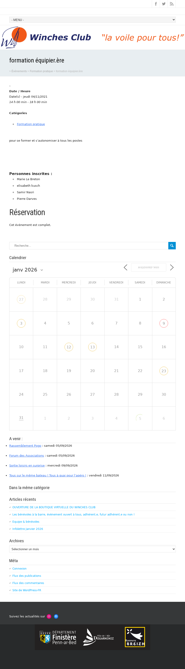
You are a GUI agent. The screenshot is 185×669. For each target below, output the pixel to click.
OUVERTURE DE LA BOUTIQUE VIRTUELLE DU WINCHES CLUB (53, 507)
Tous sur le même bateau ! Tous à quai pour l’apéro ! (47, 475)
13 (92, 347)
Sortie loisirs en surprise (27, 465)
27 (21, 299)
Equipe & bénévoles (25, 521)
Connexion (19, 568)
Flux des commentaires (28, 583)
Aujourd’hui (148, 267)
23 (164, 371)
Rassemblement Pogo (25, 445)
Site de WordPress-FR (26, 590)
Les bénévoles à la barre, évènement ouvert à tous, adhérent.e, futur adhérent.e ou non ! (73, 514)
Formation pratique (31, 124)
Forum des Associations (26, 455)
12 (69, 347)
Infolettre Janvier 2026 (27, 529)
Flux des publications (26, 575)
